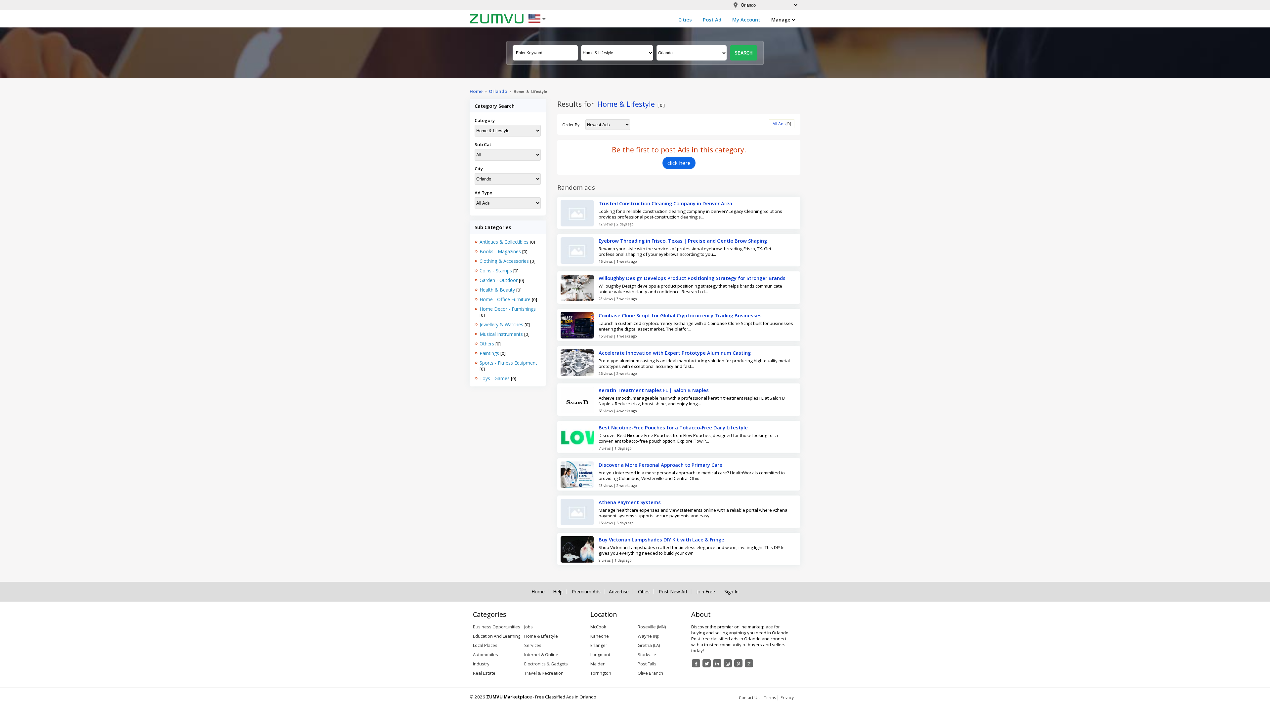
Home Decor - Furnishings (508, 309)
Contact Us (749, 697)
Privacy (787, 697)
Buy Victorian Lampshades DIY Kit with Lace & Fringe (661, 539)
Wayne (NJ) (648, 636)
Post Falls (647, 664)
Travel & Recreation (544, 673)
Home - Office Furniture (506, 299)
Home (476, 91)
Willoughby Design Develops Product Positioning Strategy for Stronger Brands (692, 278)
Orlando (498, 91)
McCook (598, 627)
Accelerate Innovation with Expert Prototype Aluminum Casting (675, 352)
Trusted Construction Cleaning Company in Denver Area (665, 203)
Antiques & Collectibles (505, 242)
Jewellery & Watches (502, 324)
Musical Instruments (502, 334)
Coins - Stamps (496, 270)
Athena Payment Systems (630, 502)
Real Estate (484, 673)
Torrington (600, 673)
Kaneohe (599, 636)
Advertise (619, 591)
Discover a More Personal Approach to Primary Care (660, 464)
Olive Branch (650, 673)
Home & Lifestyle (541, 636)
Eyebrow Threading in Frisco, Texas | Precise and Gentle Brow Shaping (683, 240)
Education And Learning (496, 636)
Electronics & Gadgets (546, 664)
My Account (746, 19)
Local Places (485, 645)
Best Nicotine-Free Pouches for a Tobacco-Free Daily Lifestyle (673, 427)
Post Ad (712, 19)
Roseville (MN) (652, 627)
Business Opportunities (496, 627)
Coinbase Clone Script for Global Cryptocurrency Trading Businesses (680, 315)
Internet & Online (541, 654)
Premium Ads (586, 591)
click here (679, 163)
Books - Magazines (501, 251)
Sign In (731, 591)
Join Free (705, 591)
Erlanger (598, 645)
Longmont (600, 654)
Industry (481, 664)
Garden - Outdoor (499, 280)
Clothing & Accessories (505, 261)
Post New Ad (673, 591)
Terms (770, 697)
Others (487, 343)
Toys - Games (495, 378)
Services (532, 645)
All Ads (779, 124)
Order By (570, 125)
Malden (598, 664)
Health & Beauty (498, 290)
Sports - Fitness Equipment (508, 363)
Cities (685, 19)
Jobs (528, 627)
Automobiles (485, 654)
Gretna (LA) (649, 645)
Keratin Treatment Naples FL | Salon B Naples (654, 390)
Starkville (647, 654)
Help (558, 591)
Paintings (490, 353)
